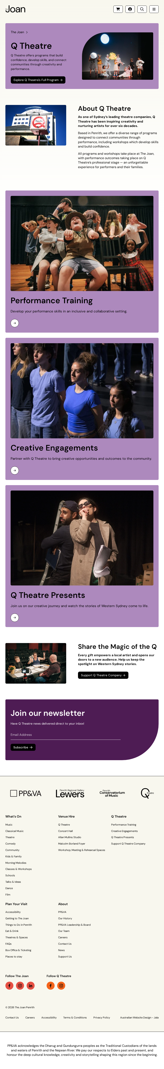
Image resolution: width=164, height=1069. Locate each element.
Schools (10, 875)
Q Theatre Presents (48, 595)
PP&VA (62, 912)
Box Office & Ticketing (18, 950)
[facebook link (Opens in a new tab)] (9, 986)
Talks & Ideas (13, 882)
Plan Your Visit (16, 904)
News (61, 950)
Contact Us (65, 943)
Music (8, 824)
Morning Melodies (15, 863)
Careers (63, 937)
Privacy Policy (101, 1017)
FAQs (8, 943)
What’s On (13, 816)
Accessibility (13, 912)
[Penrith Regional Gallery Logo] (70, 793)
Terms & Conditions (75, 1017)
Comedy (10, 843)
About (63, 904)
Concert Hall (65, 831)
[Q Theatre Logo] (147, 793)
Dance (9, 888)
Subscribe (20, 747)
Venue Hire (66, 816)
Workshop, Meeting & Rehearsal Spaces (81, 850)
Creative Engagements (54, 448)
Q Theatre (64, 824)
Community (12, 850)
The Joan (17, 32)
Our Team (64, 931)
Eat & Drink (12, 931)
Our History (65, 918)
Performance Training (52, 300)
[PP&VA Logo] (25, 793)
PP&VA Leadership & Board (74, 924)
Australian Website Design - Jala (139, 1017)
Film (7, 894)
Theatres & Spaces (16, 937)
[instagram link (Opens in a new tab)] (20, 986)
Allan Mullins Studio (69, 837)
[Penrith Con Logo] (112, 793)
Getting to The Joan (17, 918)
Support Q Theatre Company (128, 843)
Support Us (65, 956)
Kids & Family (13, 856)
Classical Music (14, 831)
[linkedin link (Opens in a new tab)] (31, 986)
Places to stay (13, 956)
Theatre (9, 837)
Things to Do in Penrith (18, 924)
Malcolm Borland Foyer (71, 843)
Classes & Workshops (18, 869)
